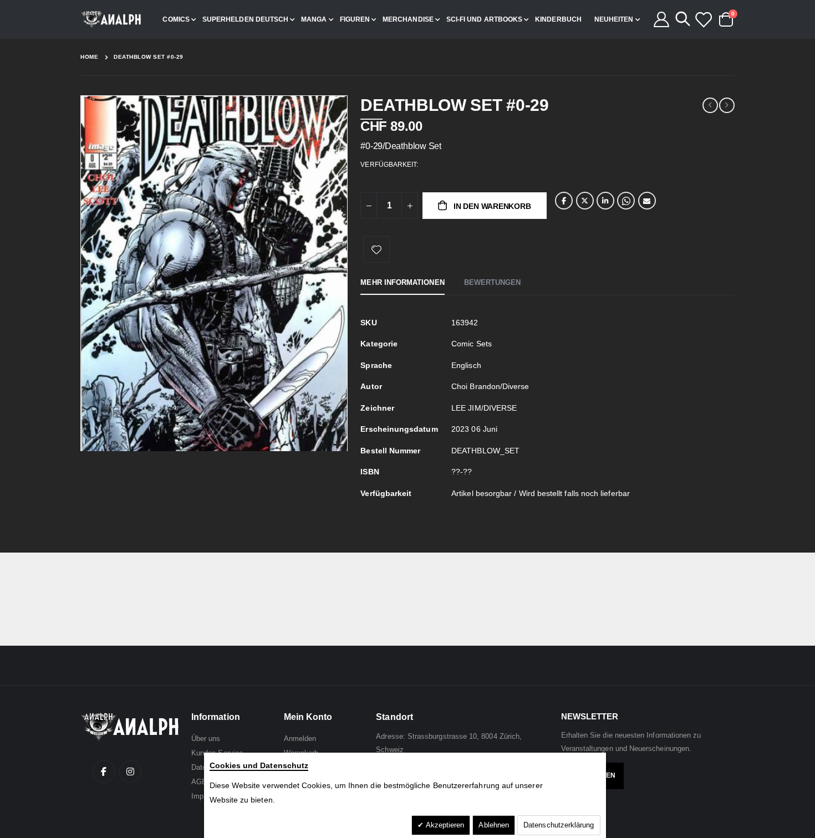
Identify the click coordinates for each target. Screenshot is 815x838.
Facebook (564, 200)
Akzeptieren (444, 825)
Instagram (130, 771)
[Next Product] (727, 105)
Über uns (206, 738)
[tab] (402, 283)
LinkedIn (605, 200)
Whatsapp (626, 200)
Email (647, 200)
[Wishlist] (703, 19)
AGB (199, 782)
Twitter (585, 200)
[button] (337, 445)
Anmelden (300, 738)
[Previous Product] (710, 105)
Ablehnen (493, 825)
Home (89, 57)
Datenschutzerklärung (558, 825)
